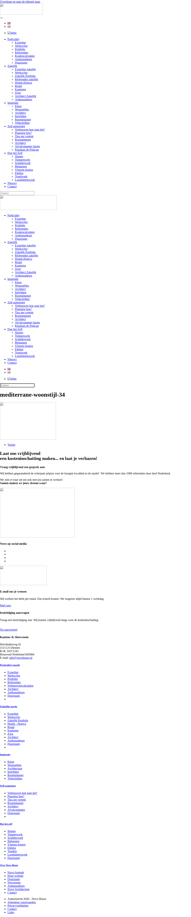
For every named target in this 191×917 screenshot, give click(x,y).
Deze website (15, 875)
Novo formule (15, 872)
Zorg (18, 92)
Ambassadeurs (23, 59)
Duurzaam (21, 62)
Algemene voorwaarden (21, 902)
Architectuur (14, 768)
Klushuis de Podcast (27, 149)
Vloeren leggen (24, 169)
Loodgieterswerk (25, 179)
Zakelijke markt (8, 706)
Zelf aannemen (16, 126)
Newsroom (14, 882)
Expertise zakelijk (25, 69)
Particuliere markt (10, 665)
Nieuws (12, 183)
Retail (18, 86)
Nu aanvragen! (9, 629)
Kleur (18, 106)
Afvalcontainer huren (27, 146)
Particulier (13, 39)
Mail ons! (5, 605)
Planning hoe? (23, 133)
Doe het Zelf (14, 153)
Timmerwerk (22, 159)
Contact (12, 186)
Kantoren (20, 89)
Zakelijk (12, 66)
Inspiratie (12, 102)
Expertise (20, 42)
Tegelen (12, 851)
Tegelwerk (21, 176)
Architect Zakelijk (25, 96)
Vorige (11, 444)
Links (10, 912)
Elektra (19, 173)
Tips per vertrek (24, 136)
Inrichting (20, 116)
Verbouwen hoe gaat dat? (30, 129)
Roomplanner (23, 119)
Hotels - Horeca (16, 723)
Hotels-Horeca (23, 82)
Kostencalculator (25, 55)
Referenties (21, 52)
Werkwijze (21, 45)
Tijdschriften (22, 122)
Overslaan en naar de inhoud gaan (20, 1)
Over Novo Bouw (9, 865)
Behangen (21, 166)
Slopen (19, 156)
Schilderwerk (23, 163)
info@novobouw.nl (20, 657)
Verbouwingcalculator (20, 685)
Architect (20, 112)
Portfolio (20, 49)
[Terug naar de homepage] (21, 13)
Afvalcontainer (16, 809)
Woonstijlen (22, 109)
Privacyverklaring (17, 905)
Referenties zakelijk (26, 79)
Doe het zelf (6, 823)
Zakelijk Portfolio (25, 76)
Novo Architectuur (18, 889)
